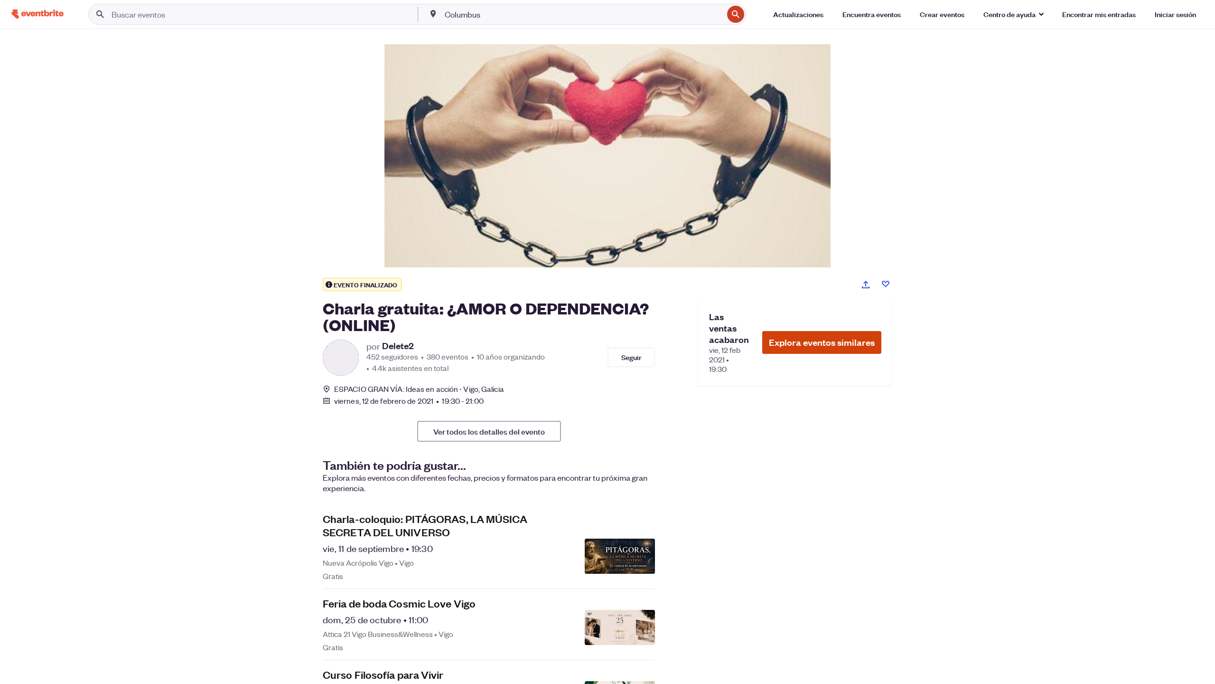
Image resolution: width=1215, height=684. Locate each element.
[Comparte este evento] (865, 284)
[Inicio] (37, 14)
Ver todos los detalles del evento (489, 431)
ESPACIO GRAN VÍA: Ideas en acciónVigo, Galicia (419, 389)
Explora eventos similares (822, 342)
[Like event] (885, 284)
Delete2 (398, 346)
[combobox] (583, 14)
